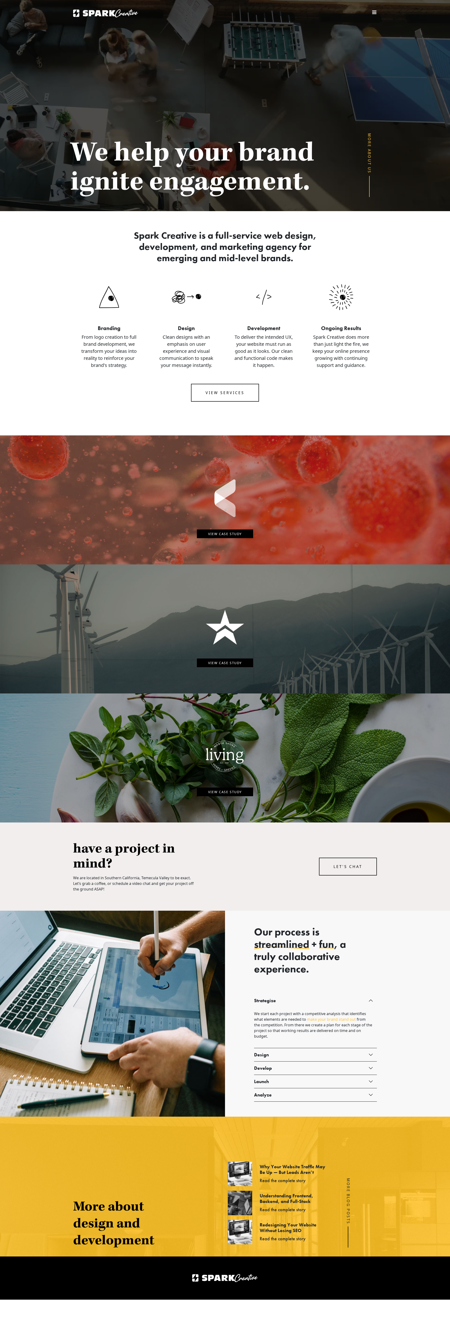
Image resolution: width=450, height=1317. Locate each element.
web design (288, 235)
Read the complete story (283, 1180)
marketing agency (258, 247)
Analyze (263, 1095)
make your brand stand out (331, 1019)
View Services (225, 392)
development (167, 247)
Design (261, 1055)
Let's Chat (348, 866)
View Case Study (225, 534)
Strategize (265, 1000)
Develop (263, 1068)
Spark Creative (105, 13)
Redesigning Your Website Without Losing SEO (288, 1227)
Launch (261, 1081)
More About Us (370, 153)
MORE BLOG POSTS (348, 1201)
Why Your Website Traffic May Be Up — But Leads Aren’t (292, 1169)
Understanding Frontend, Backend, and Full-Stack (286, 1198)
